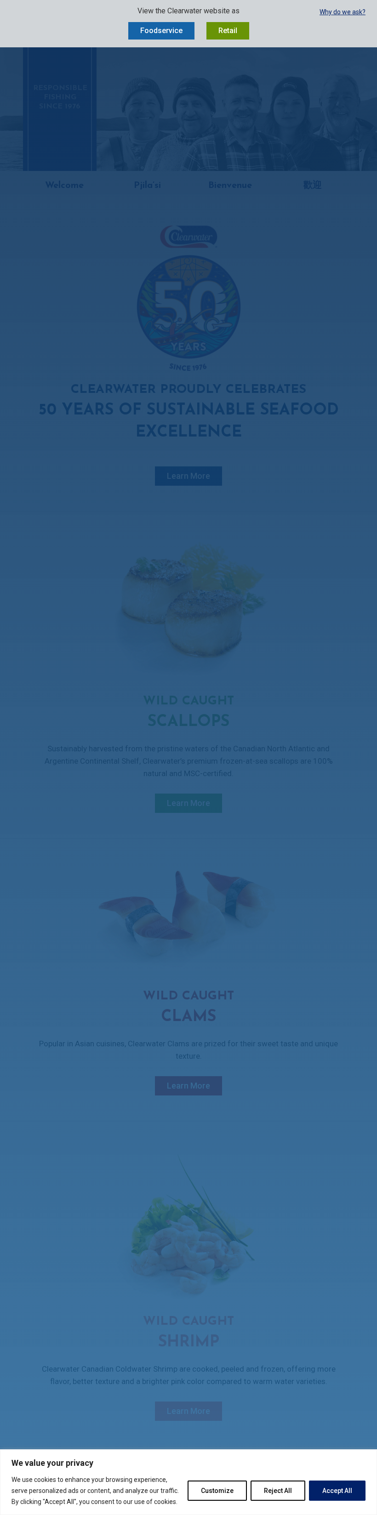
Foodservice (161, 30)
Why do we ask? (343, 12)
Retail (227, 30)
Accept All (337, 1490)
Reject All (278, 1490)
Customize (217, 1490)
